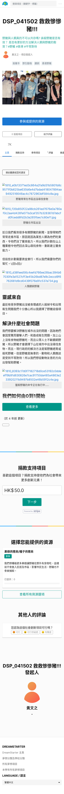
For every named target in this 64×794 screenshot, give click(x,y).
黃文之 (32, 708)
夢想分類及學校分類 (13, 758)
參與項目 (35, 152)
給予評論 (48, 134)
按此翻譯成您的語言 (15, 172)
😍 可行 (16, 632)
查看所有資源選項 (32, 594)
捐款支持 (20, 152)
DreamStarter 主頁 (13, 752)
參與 (8, 556)
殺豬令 (16, 63)
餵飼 (37, 63)
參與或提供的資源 (32, 121)
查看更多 (32, 407)
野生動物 (27, 63)
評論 (50, 152)
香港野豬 (46, 63)
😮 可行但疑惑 (31, 632)
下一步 (32, 502)
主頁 (7, 152)
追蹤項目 (17, 134)
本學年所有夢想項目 (13, 769)
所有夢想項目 (9, 764)
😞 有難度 (46, 632)
